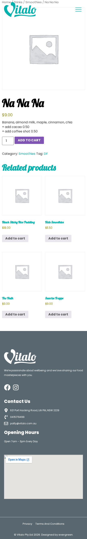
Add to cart (29, 140)
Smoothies (27, 153)
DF (46, 153)
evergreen (65, 535)
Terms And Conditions (49, 524)
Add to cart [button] (15, 238)
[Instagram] (16, 387)
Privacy (27, 524)
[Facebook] (7, 387)
